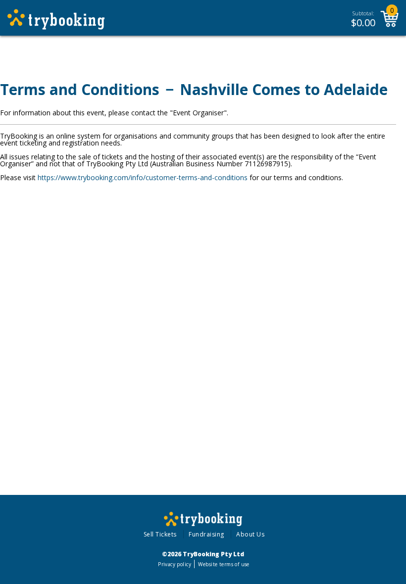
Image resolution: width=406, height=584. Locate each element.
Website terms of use (223, 564)
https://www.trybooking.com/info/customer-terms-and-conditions (143, 177)
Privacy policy (174, 564)
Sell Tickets (160, 534)
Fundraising (206, 534)
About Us (250, 534)
